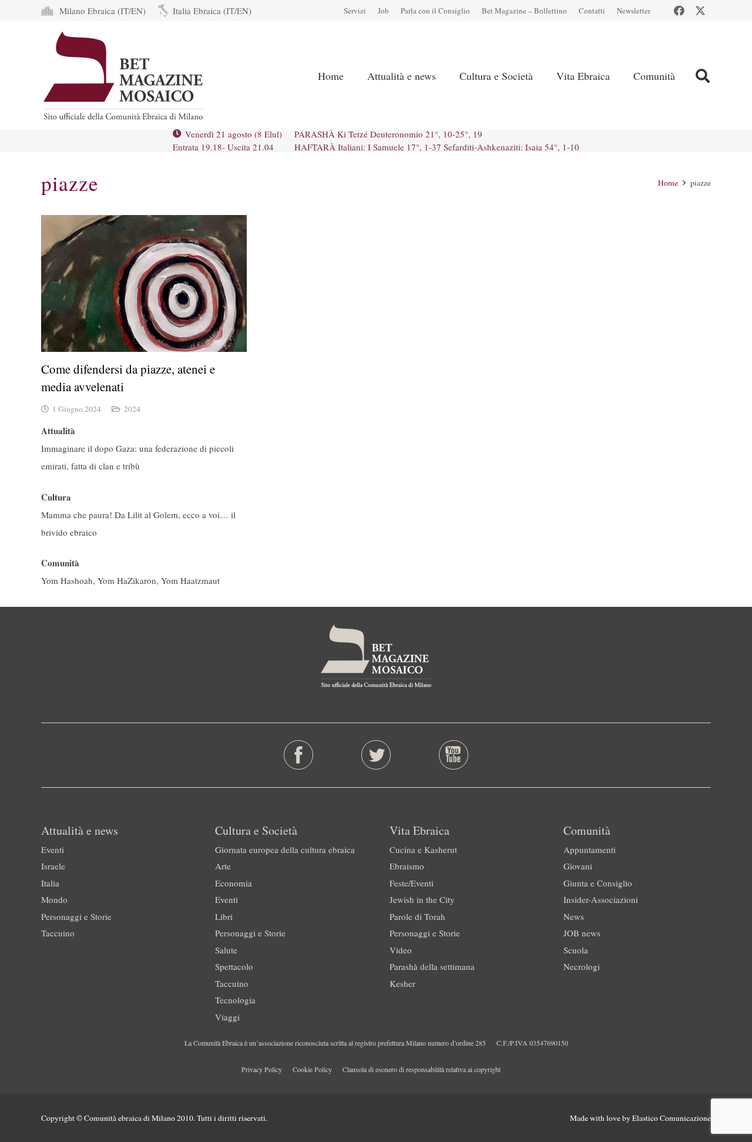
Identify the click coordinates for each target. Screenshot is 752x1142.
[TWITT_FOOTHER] (376, 755)
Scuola (575, 950)
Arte (223, 866)
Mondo (54, 899)
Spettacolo (234, 966)
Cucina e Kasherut (423, 849)
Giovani (577, 866)
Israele (53, 866)
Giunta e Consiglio (597, 883)
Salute (226, 950)
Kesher (402, 983)
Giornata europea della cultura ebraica (285, 849)
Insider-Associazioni (600, 899)
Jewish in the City (422, 899)
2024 (132, 409)
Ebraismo (407, 866)
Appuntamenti (589, 849)
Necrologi (581, 966)
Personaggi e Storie (76, 916)
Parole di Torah (417, 916)
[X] (700, 10)
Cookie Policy (312, 1069)
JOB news (581, 933)
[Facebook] (679, 10)
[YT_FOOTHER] (453, 755)
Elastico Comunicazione (671, 1118)
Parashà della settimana (432, 966)
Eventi (52, 849)
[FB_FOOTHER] (298, 755)
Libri (224, 916)
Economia (233, 883)
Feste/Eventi (412, 883)
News (573, 916)
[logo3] (124, 76)
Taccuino (58, 933)
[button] (445, 75)
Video (401, 950)
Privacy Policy (261, 1069)
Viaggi (227, 1017)
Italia (50, 883)
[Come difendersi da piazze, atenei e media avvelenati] (144, 283)
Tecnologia (235, 1000)
